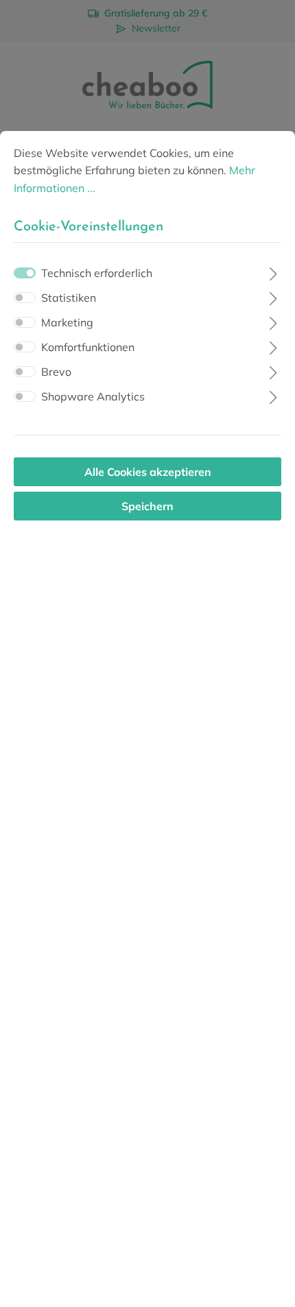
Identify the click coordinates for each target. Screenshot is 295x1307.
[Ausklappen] (273, 272)
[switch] (25, 297)
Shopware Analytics (93, 396)
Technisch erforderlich (96, 273)
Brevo (56, 372)
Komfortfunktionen (87, 347)
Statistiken (68, 297)
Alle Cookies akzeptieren (147, 472)
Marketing (67, 322)
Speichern (147, 506)
